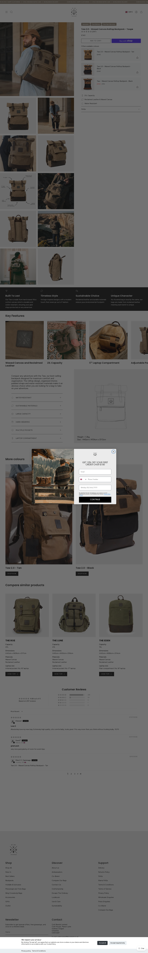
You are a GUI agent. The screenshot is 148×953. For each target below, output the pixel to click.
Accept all (102, 943)
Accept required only (117, 943)
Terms (81, 495)
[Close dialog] (113, 452)
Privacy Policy (107, 494)
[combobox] (83, 479)
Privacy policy (26, 951)
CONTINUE (95, 500)
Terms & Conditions (39, 951)
